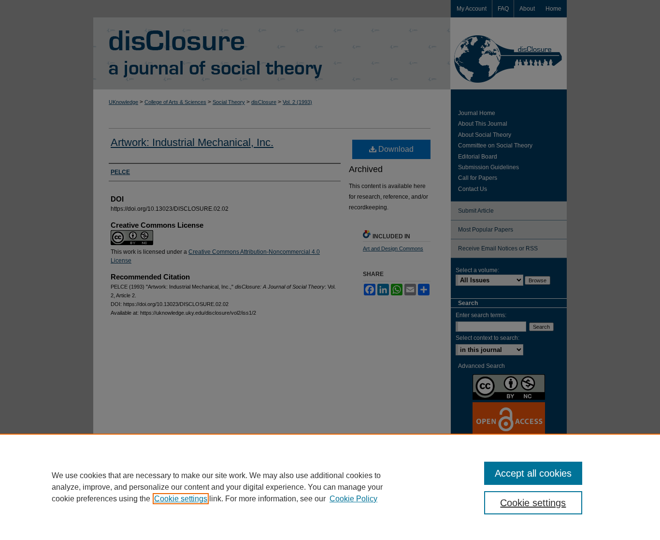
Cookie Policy (353, 499)
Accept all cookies (533, 473)
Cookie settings (180, 499)
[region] (330, 487)
